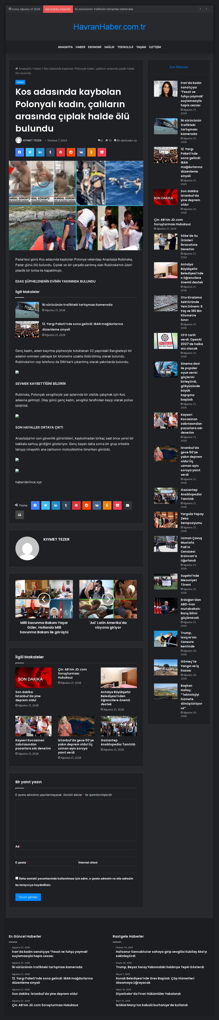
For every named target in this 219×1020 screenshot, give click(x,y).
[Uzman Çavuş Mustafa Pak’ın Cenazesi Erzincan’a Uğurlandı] (166, 544)
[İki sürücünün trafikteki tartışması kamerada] (27, 310)
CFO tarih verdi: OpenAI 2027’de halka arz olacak (192, 342)
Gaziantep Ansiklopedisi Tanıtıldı (118, 742)
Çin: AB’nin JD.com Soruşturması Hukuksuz (72, 673)
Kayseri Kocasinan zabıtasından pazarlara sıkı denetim (33, 744)
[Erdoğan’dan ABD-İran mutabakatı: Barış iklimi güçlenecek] (166, 606)
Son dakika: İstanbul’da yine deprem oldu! (28, 696)
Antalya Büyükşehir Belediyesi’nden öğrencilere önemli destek (116, 698)
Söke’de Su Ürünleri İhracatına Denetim (189, 242)
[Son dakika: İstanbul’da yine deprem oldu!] (33, 677)
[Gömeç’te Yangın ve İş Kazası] (166, 667)
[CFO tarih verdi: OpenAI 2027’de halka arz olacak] (166, 341)
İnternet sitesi (88, 862)
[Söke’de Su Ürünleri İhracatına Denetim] (166, 242)
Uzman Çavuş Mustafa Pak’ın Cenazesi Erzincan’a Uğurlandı (191, 549)
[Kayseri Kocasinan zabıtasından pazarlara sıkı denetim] (33, 726)
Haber (80, 47)
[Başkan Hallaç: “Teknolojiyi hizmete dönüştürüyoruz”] (166, 691)
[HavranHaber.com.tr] (109, 27)
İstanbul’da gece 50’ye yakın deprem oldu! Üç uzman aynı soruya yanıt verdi (76, 746)
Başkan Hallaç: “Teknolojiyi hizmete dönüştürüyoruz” (191, 696)
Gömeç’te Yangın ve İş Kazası (190, 666)
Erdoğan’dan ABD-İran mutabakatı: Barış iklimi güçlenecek (191, 609)
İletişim (155, 47)
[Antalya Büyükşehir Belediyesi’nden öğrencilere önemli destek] (119, 677)
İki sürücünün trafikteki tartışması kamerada (77, 305)
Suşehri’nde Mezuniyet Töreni (190, 580)
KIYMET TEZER (32, 140)
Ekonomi (94, 47)
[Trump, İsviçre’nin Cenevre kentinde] (166, 639)
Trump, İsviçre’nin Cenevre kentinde (189, 639)
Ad (18, 846)
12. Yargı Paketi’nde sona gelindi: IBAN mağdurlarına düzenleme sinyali (122, 9)
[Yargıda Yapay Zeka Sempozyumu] (166, 520)
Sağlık (109, 47)
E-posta (21, 862)
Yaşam (141, 47)
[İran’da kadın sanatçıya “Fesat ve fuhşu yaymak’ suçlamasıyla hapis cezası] (166, 89)
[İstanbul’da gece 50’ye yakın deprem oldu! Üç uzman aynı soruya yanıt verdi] (76, 726)
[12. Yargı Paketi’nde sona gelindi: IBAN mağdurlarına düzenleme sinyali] (27, 329)
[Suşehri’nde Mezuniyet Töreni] (166, 582)
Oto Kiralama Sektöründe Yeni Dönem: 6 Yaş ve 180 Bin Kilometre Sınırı (192, 308)
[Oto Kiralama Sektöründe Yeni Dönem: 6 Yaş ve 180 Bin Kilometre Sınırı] (166, 303)
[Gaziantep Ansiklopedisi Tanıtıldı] (119, 726)
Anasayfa (65, 47)
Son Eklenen (178, 67)
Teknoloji (125, 47)
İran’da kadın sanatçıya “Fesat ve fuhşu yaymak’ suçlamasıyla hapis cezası (192, 94)
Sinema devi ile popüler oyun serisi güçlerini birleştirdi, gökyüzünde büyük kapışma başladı (190, 381)
